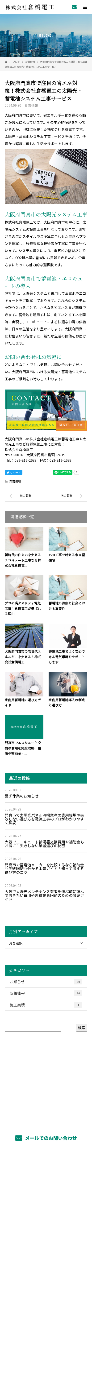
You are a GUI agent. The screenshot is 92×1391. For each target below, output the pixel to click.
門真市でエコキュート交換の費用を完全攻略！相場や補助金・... (23, 748)
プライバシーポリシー (46, 1361)
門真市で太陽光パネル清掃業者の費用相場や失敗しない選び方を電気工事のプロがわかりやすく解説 (44, 818)
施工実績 (44, 1005)
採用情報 (46, 1234)
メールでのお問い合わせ (50, 1137)
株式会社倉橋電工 (46, 1312)
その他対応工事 (46, 1212)
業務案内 (46, 1178)
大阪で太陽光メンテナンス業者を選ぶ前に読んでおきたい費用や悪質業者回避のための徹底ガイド (44, 895)
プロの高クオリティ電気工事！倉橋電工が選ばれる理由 (23, 609)
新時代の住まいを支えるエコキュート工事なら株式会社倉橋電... (23, 560)
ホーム (46, 1167)
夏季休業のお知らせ (22, 796)
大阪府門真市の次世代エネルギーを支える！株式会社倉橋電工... (23, 657)
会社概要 (46, 1278)
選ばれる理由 (46, 1223)
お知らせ (45, 981)
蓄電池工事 (46, 1201)
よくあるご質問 (46, 1267)
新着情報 (31, 105)
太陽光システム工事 (46, 1189)
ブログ (46, 1290)
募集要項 (46, 1245)
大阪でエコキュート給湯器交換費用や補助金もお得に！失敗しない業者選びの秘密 (44, 843)
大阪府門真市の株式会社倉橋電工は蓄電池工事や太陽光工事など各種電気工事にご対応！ (46, 1354)
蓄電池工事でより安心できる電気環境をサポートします (67, 657)
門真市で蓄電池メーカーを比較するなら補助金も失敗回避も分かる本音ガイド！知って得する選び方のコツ (44, 868)
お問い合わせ (20, 357)
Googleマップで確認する (46, 1332)
